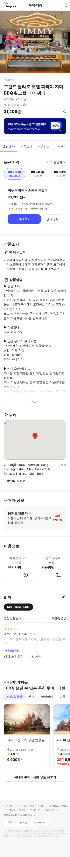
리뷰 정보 (24, 104)
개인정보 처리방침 (58, 805)
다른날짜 (56, 162)
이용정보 (44, 146)
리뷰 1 (61, 146)
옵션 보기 (24, 219)
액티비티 (47, 696)
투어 (32, 696)
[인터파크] (8, 5)
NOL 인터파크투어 (18, 607)
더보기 (35, 401)
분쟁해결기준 (52, 809)
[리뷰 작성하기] (63, 597)
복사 (63, 465)
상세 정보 (52, 219)
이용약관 (8, 805)
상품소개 (26, 146)
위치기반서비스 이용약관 (31, 805)
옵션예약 (9, 146)
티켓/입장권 (14, 696)
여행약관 (35, 809)
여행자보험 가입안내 (14, 809)
